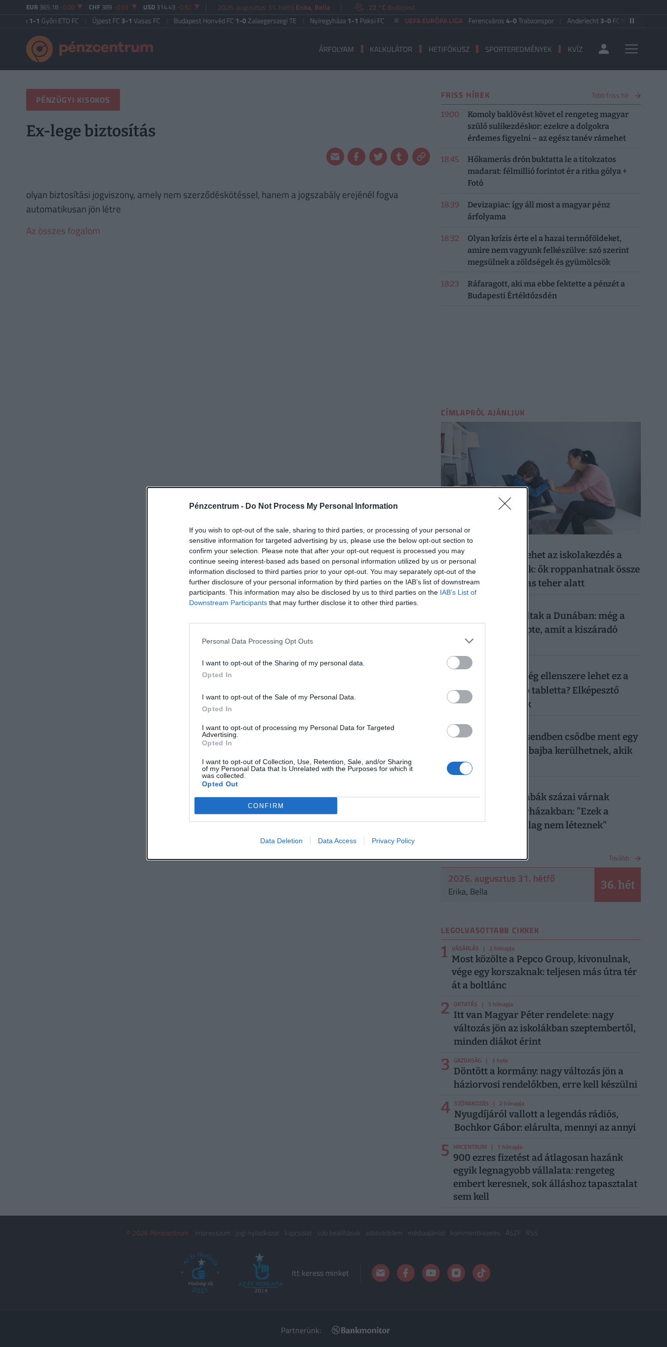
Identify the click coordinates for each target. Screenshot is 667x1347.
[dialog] (337, 673)
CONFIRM (266, 806)
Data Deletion (281, 841)
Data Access (337, 841)
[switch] (459, 662)
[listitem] (337, 641)
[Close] (508, 506)
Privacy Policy (393, 841)
